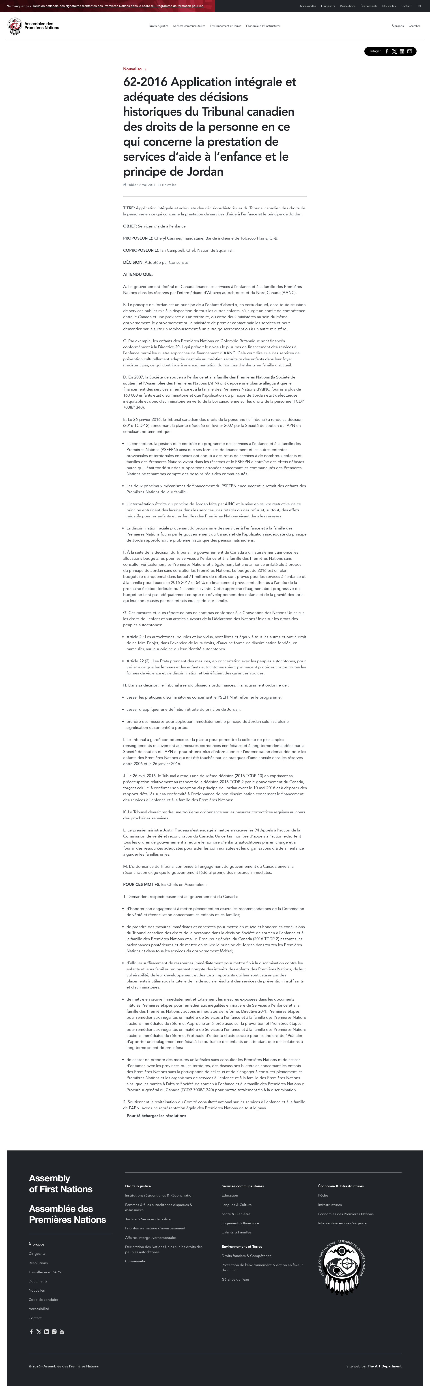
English (419, 6)
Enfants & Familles (236, 1232)
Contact (406, 6)
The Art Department (385, 1366)
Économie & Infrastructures (263, 26)
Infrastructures (330, 1204)
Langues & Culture (237, 1204)
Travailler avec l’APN (45, 1272)
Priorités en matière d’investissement (155, 1228)
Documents (38, 1281)
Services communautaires (189, 26)
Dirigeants (328, 6)
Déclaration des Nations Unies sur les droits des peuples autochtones (163, 1249)
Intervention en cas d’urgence (342, 1223)
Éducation (230, 1195)
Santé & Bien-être (236, 1214)
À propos (398, 26)
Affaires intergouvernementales (150, 1237)
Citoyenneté (135, 1261)
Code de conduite (43, 1299)
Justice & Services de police (148, 1219)
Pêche (323, 1195)
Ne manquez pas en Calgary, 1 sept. (107, 6)
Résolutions (347, 6)
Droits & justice (158, 26)
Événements (369, 6)
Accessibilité (308, 6)
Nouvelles (389, 6)
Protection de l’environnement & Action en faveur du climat (262, 1268)
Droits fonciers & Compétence (246, 1255)
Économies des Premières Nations (346, 1214)
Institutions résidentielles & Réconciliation (159, 1195)
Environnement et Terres (225, 26)
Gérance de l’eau (235, 1279)
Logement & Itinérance (240, 1223)
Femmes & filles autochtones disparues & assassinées (158, 1207)
